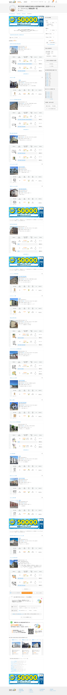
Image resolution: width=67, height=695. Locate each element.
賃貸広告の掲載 (21, 690)
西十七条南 (48, 93)
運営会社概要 (21, 689)
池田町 (47, 77)
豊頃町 (47, 84)
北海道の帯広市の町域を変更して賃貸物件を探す (17, 34)
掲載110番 (51, 689)
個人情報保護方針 (42, 689)
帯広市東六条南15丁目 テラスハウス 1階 (17, 535)
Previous (10, 647)
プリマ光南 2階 (12, 453)
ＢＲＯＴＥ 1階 (12, 77)
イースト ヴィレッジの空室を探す (16, 348)
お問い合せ (31, 690)
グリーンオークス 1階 (13, 164)
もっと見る (30, 567)
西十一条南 (48, 97)
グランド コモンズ (13, 662)
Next (42, 647)
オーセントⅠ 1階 (13, 295)
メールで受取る (51, 66)
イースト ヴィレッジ (14, 664)
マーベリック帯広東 (14, 661)
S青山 (12, 665)
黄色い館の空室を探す (14, 133)
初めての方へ (42, 690)
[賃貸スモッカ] (12, 1)
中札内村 (47, 78)
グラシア (12, 663)
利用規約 (30, 689)
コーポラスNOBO (13, 670)
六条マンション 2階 (13, 377)
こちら (18, 220)
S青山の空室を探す (13, 317)
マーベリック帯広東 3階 (14, 273)
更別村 (47, 85)
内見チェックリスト (53, 690)
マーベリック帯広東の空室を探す (15, 99)
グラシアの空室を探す (14, 557)
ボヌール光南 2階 (13, 497)
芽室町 (47, 74)
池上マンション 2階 (13, 475)
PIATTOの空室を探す (13, 224)
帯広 (23, 47)
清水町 (47, 81)
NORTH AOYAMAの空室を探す (15, 43)
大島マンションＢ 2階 (13, 186)
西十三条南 (48, 96)
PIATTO (12, 671)
